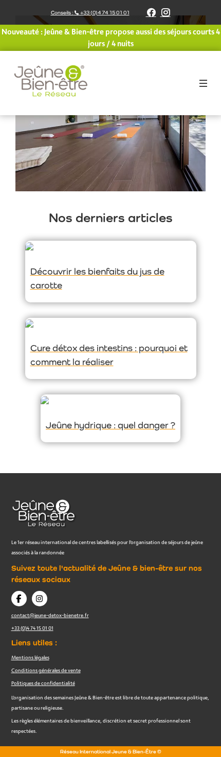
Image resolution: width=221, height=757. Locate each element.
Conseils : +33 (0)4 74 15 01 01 (90, 12)
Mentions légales (30, 657)
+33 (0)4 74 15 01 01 (32, 628)
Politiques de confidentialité (43, 683)
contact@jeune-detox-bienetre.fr (50, 615)
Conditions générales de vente (46, 670)
